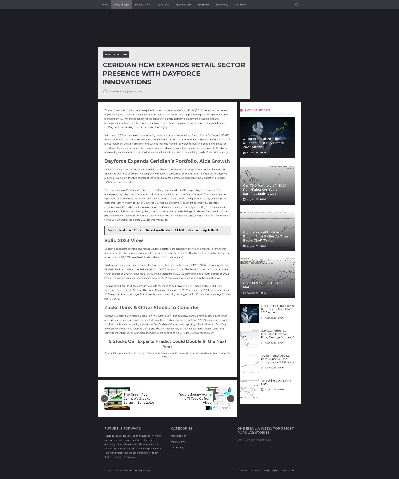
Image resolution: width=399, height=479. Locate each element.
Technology (222, 4)
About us (244, 470)
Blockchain (240, 4)
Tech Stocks (162, 4)
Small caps (203, 4)
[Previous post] (104, 398)
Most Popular (121, 4)
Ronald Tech (118, 91)
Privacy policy (270, 470)
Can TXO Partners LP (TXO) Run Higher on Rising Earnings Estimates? (264, 190)
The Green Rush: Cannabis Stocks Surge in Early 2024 (138, 398)
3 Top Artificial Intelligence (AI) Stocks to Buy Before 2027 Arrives (264, 143)
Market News (142, 4)
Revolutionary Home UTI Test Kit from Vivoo (195, 398)
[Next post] (230, 398)
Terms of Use (288, 470)
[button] (296, 4)
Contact (256, 470)
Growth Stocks (183, 4)
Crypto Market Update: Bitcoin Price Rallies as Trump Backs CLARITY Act (267, 236)
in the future (143, 470)
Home (104, 4)
